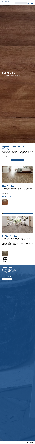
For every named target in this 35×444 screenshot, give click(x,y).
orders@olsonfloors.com (7, 276)
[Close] (33, 442)
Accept (31, 442)
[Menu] (32, 3)
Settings (27, 442)
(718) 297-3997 (6, 274)
